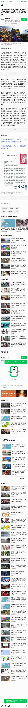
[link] (5, 706)
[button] (2, 706)
